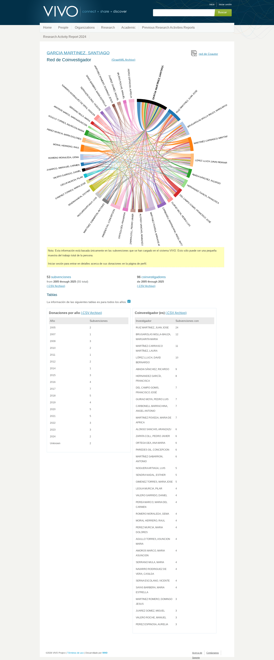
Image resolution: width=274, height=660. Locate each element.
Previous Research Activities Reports (168, 27)
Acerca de (197, 653)
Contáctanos (212, 653)
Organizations (85, 27)
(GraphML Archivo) (123, 59)
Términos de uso (75, 653)
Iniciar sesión (225, 4)
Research (108, 27)
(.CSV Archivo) (56, 286)
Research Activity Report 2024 (64, 36)
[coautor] (194, 55)
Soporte (196, 657)
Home (47, 27)
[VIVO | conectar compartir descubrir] (78, 11)
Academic (128, 27)
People (63, 27)
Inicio (211, 4)
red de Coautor (208, 53)
